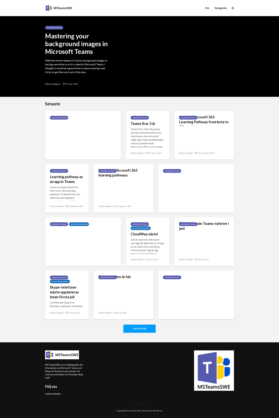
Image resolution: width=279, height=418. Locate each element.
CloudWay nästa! (144, 234)
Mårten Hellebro (53, 84)
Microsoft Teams (54, 28)
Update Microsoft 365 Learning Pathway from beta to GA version (204, 122)
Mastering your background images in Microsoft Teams (76, 43)
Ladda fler (139, 328)
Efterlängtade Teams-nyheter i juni (204, 226)
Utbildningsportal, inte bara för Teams (193, 177)
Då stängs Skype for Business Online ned (82, 230)
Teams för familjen (65, 123)
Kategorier (221, 8)
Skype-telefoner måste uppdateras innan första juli (64, 292)
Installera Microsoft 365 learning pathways (118, 172)
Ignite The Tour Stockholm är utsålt (191, 283)
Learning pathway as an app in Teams (66, 179)
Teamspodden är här (114, 277)
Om (207, 8)
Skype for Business (79, 224)
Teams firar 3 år (143, 123)
